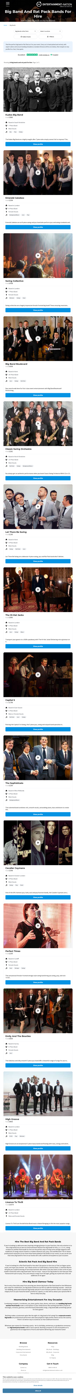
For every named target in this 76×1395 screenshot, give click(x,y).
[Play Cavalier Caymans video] (38, 842)
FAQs (52, 1346)
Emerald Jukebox (14, 198)
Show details (38, 1385)
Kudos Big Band (14, 115)
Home (5, 25)
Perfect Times (12, 951)
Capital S (10, 700)
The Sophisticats (14, 783)
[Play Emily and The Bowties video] (38, 1010)
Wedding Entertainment (23, 1349)
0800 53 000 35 (52, 1367)
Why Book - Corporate (52, 1352)
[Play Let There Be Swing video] (38, 506)
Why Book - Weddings (52, 1349)
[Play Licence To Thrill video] (38, 1177)
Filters (51, 37)
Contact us (23, 1367)
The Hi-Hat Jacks (14, 615)
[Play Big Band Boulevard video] (38, 338)
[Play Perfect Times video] (38, 925)
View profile (38, 144)
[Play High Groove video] (38, 1093)
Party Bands (23, 1355)
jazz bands (61, 1247)
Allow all (38, 1391)
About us (23, 1370)
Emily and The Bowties (18, 1036)
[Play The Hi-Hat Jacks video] (38, 589)
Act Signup (52, 1358)
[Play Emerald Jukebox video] (38, 172)
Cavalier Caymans (15, 868)
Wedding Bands (23, 1346)
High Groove (12, 1119)
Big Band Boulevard (16, 364)
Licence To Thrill (14, 1202)
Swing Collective (14, 281)
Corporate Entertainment (23, 1352)
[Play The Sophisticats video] (38, 757)
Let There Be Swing (16, 532)
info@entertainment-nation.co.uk (52, 1370)
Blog (52, 1355)
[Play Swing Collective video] (38, 255)
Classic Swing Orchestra (18, 449)
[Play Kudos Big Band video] (38, 89)
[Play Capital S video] (38, 674)
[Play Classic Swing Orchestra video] (38, 423)
